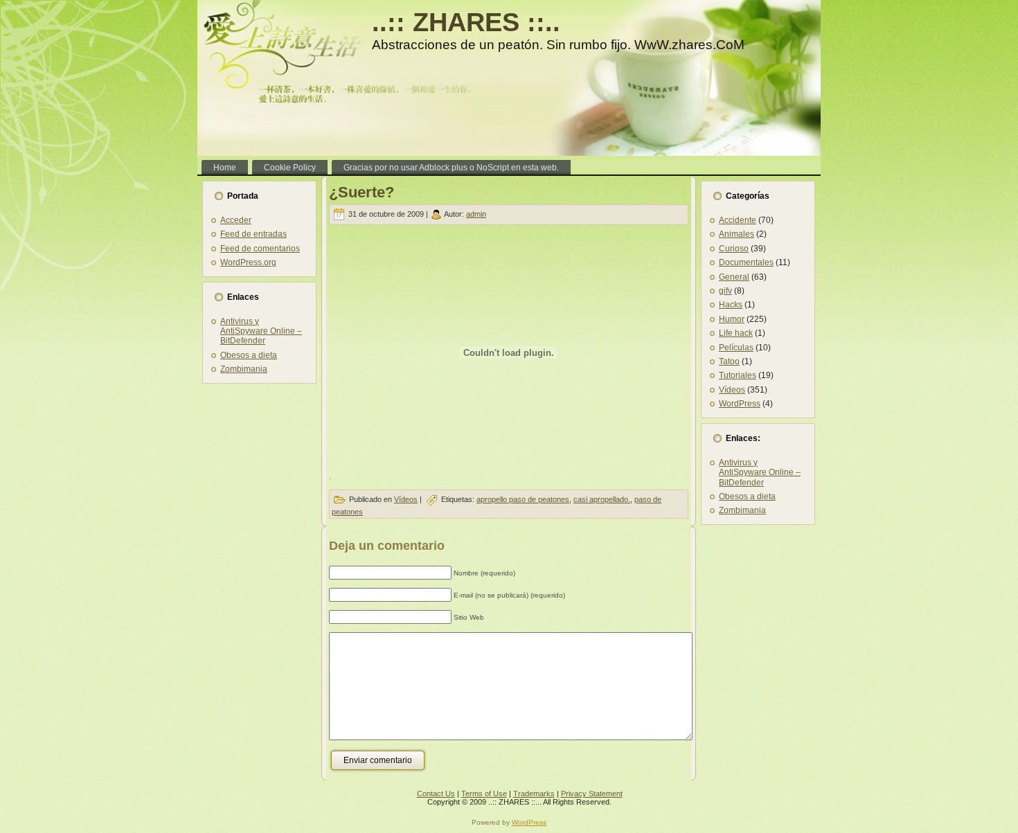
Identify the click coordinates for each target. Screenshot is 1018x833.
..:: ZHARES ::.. (466, 22)
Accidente (737, 220)
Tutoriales (737, 375)
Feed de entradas (253, 234)
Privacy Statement (592, 793)
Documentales (746, 262)
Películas (736, 347)
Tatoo (729, 361)
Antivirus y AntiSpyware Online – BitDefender (261, 331)
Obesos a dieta (248, 355)
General (734, 277)
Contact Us (436, 793)
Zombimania (243, 369)
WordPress (739, 404)
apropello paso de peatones (522, 499)
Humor (731, 319)
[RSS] (211, 798)
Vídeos (406, 499)
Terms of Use (484, 793)
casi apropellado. (601, 499)
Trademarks (534, 793)
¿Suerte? (361, 192)
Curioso (734, 248)
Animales (736, 234)
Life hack (736, 333)
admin (476, 214)
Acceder (235, 220)
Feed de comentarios (260, 248)
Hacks (730, 305)
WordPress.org (248, 262)
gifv (725, 291)
